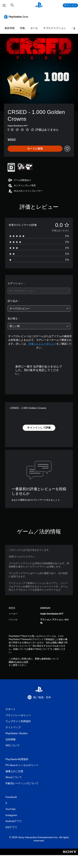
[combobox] (39, 291)
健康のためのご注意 (18, 662)
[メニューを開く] (4, 5)
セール (34, 28)
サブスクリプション (54, 28)
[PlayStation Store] (17, 16)
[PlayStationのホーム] (39, 5)
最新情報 (10, 28)
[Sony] (69, 854)
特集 (22, 28)
